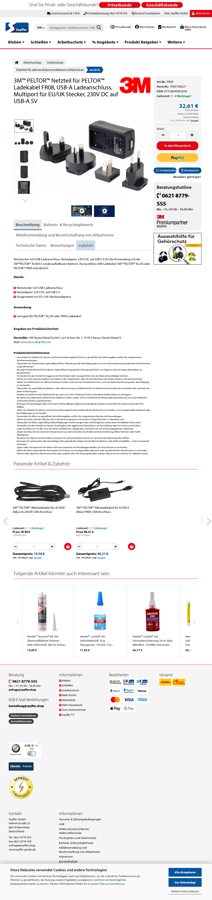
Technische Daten (31, 245)
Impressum (66, 856)
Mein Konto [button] (202, 13)
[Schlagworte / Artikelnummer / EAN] (99, 27)
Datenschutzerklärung (112, 883)
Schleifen (39, 42)
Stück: (160, 129)
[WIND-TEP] (94, 155)
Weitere (174, 42)
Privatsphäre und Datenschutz (77, 838)
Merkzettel (168, 27)
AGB (61, 824)
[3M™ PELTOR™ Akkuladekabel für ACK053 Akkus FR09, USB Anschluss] (105, 489)
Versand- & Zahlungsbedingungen (80, 819)
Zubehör (85, 245)
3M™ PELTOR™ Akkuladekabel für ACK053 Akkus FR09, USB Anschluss (102, 510)
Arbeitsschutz (70, 42)
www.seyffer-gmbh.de (22, 849)
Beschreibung (28, 224)
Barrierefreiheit (68, 861)
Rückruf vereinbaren (147, 13)
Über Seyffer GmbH (176, 13)
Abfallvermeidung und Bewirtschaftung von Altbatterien (65, 234)
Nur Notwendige (185, 882)
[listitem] (47, 621)
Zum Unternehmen (74, 710)
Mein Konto (146, 27)
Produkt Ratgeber (141, 42)
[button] (24, 200)
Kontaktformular (21, 721)
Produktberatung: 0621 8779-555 (107, 13)
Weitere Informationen (185, 891)
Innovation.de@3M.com (35, 342)
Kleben (14, 42)
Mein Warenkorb (72, 705)
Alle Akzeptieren (185, 872)
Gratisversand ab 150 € (66, 13)
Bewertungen (62, 245)
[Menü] (39, 744)
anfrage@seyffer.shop (22, 845)
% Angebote (103, 42)
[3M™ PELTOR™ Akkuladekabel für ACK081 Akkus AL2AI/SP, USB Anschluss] (42, 489)
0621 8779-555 (24, 681)
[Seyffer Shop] (17, 27)
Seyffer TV (68, 715)
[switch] (32, 753)
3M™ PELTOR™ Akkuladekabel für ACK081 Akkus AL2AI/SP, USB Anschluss (39, 510)
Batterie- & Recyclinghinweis (68, 224)
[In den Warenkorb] (67, 546)
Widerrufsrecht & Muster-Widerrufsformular (74, 831)
